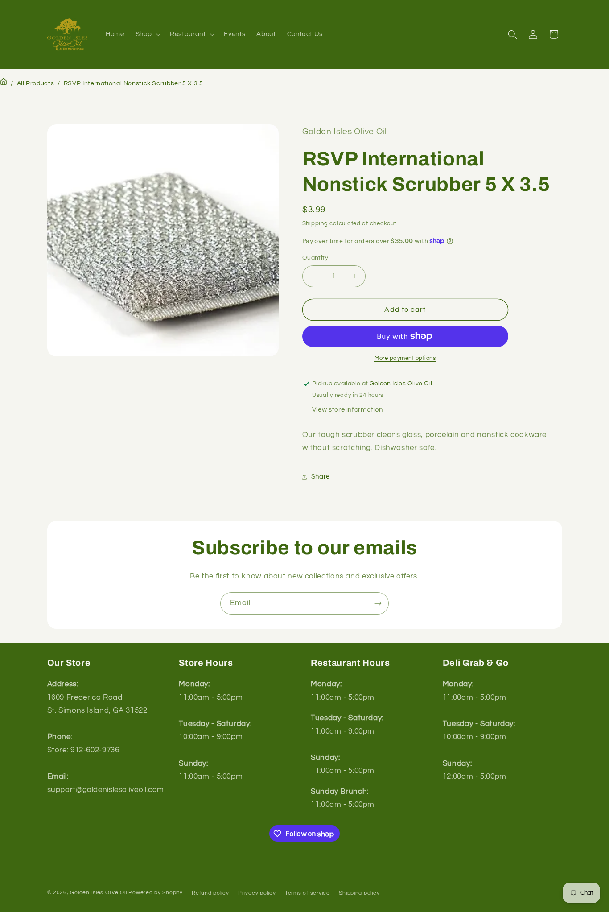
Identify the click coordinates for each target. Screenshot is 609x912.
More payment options (405, 358)
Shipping (315, 224)
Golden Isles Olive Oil (98, 892)
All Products (35, 83)
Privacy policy (257, 893)
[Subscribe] (378, 603)
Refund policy (210, 893)
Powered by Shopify (155, 892)
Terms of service (307, 893)
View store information (347, 409)
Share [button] (320, 476)
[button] (147, 34)
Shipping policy (359, 893)
